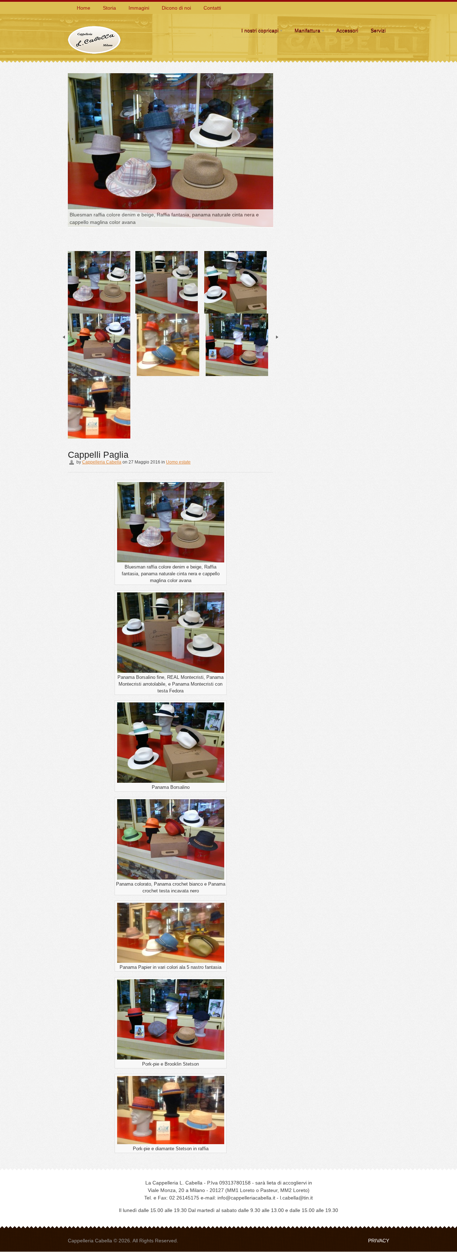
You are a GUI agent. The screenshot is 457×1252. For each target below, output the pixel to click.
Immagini (139, 8)
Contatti (212, 8)
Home (83, 8)
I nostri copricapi (258, 31)
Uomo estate (178, 462)
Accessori (347, 30)
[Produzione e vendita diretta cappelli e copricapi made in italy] (94, 26)
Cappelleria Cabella (101, 462)
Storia (109, 8)
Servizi (378, 30)
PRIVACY (378, 1240)
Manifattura (305, 31)
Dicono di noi (176, 8)
